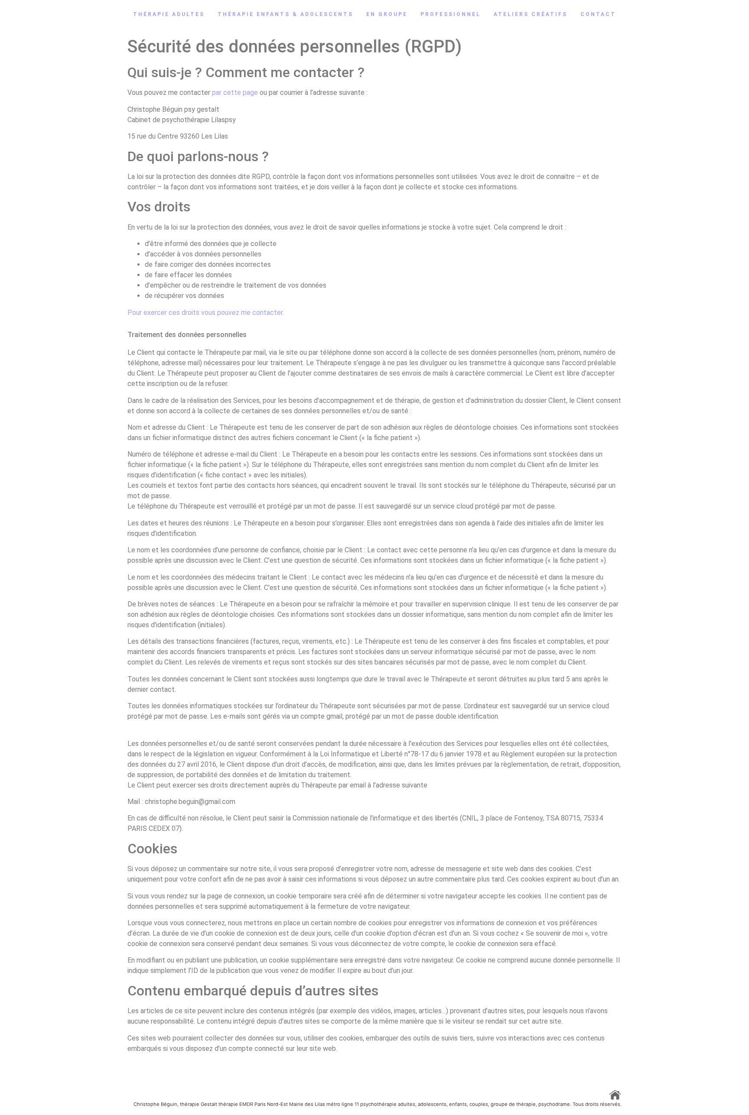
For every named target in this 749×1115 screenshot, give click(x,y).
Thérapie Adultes (169, 14)
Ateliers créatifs (530, 14)
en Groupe (386, 14)
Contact (598, 14)
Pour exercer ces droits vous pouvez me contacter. (205, 312)
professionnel (450, 14)
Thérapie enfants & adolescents (285, 14)
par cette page (235, 92)
